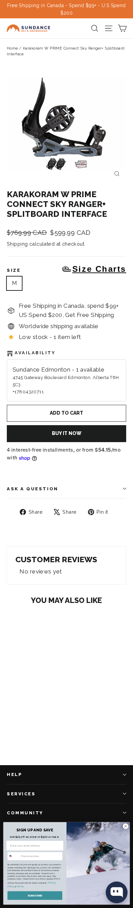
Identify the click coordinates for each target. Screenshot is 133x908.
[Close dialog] (126, 826)
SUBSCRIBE (35, 895)
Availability (35, 352)
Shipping (17, 244)
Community (25, 812)
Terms (20, 886)
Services (21, 793)
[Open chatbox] (117, 892)
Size (66, 269)
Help (14, 774)
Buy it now (67, 433)
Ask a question (32, 488)
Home (12, 48)
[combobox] (13, 856)
